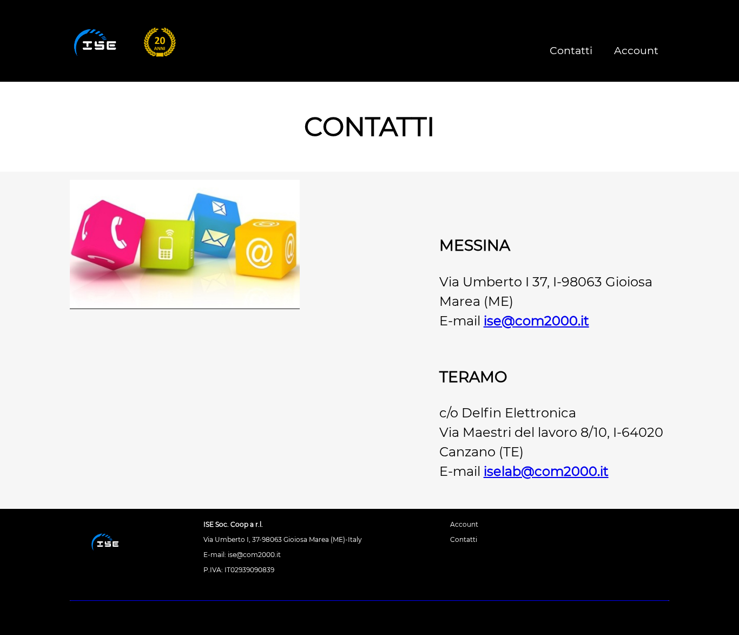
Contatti (571, 50)
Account (636, 50)
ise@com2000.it (536, 321)
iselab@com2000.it (546, 471)
